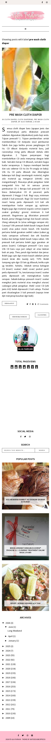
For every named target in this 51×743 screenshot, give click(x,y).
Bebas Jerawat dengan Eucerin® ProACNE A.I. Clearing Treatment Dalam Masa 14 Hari (25, 550)
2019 (8, 673)
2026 (8, 622)
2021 (8, 664)
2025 (8, 646)
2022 (8, 659)
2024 (8, 650)
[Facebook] (42, 2)
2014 (8, 695)
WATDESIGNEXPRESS (38, 739)
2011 (8, 709)
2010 (8, 713)
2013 (8, 700)
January (12, 640)
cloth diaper (10, 119)
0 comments (44, 304)
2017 (8, 682)
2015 (8, 691)
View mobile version (19, 317)
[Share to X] (27, 304)
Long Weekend (15, 630)
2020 (8, 668)
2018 (8, 677)
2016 (8, 686)
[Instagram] (47, 2)
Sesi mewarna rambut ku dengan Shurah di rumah (25, 500)
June (10, 626)
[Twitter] (25, 436)
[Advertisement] (25, 399)
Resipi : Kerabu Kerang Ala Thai (25, 603)
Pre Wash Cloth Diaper (25, 114)
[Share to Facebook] (30, 304)
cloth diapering (25, 119)
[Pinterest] (32, 735)
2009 (8, 717)
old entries (42, 315)
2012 (8, 704)
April (10, 636)
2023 (8, 655)
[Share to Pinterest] (33, 304)
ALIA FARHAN (16, 739)
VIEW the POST (9, 303)
